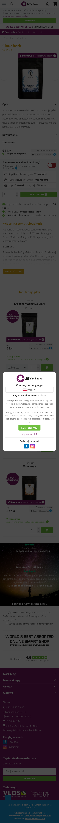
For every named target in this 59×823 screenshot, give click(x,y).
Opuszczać (28, 434)
